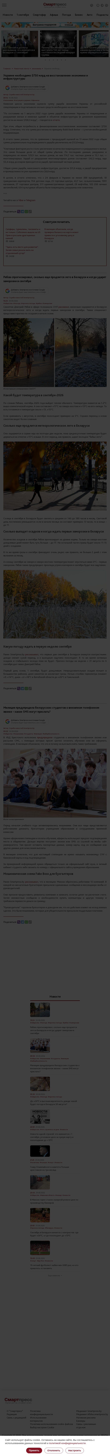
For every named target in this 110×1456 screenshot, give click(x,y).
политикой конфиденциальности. (67, 1443)
